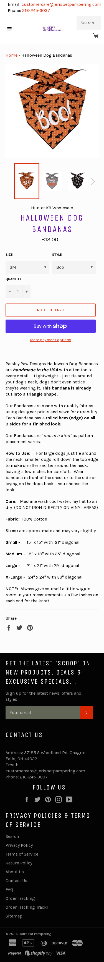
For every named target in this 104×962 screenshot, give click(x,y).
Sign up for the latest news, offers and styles (44, 696)
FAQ (9, 889)
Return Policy (19, 863)
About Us (15, 871)
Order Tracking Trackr (27, 907)
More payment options (50, 340)
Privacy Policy (19, 845)
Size (9, 255)
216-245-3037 (36, 10)
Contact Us (16, 880)
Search (12, 836)
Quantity (13, 279)
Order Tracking (20, 898)
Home (11, 55)
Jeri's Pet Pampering (35, 934)
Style (57, 255)
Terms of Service (22, 854)
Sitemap (14, 916)
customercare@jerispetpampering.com (61, 4)
